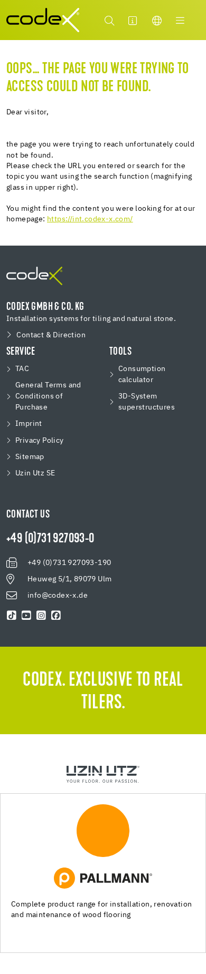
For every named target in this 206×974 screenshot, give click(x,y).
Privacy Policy (39, 440)
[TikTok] (11, 615)
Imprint (28, 423)
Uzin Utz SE (35, 473)
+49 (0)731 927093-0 (50, 539)
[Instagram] (41, 615)
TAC (22, 369)
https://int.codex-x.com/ (90, 219)
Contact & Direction (51, 335)
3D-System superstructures (146, 402)
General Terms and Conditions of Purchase (48, 396)
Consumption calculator (141, 374)
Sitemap (29, 457)
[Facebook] (56, 615)
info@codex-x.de (57, 595)
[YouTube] (26, 615)
